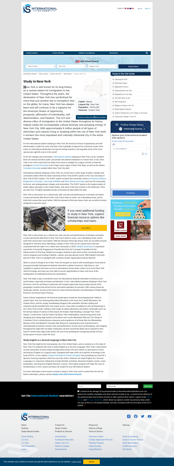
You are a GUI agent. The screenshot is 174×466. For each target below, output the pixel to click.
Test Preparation (28, 446)
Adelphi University (84, 247)
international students (62, 157)
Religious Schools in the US (124, 105)
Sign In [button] (147, 8)
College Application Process (101, 440)
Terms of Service (96, 431)
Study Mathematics (130, 443)
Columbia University (31, 168)
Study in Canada (62, 446)
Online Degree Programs (123, 109)
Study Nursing (95, 446)
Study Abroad (60, 449)
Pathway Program (96, 443)
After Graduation (120, 102)
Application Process (121, 87)
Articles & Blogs (95, 428)
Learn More (86, 228)
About (23, 425)
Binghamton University (32, 181)
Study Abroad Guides (30, 431)
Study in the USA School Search (66, 374)
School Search (32, 53)
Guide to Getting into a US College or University (131, 113)
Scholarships (60, 437)
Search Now (133, 66)
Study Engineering (130, 437)
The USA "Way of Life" (122, 98)
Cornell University (40, 165)
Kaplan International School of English (64, 355)
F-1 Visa (24, 443)
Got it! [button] (91, 462)
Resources (114, 53)
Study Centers (58, 53)
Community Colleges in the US (125, 117)
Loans (24, 449)
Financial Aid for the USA (123, 90)
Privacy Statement (94, 400)
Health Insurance (130, 446)
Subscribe (148, 386)
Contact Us (59, 425)
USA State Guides (121, 83)
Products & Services (87, 53)
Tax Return (127, 449)
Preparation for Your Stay (123, 94)
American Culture (96, 437)
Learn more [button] (76, 462)
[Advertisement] (87, 30)
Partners (24, 428)
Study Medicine (95, 449)
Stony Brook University (74, 181)
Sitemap (126, 425)
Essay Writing (27, 437)
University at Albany (97, 179)
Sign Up (140, 8)
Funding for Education (64, 440)
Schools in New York (91, 117)
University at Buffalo (52, 181)
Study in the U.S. (62, 443)
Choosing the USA (121, 79)
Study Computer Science (133, 440)
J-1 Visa (24, 440)
